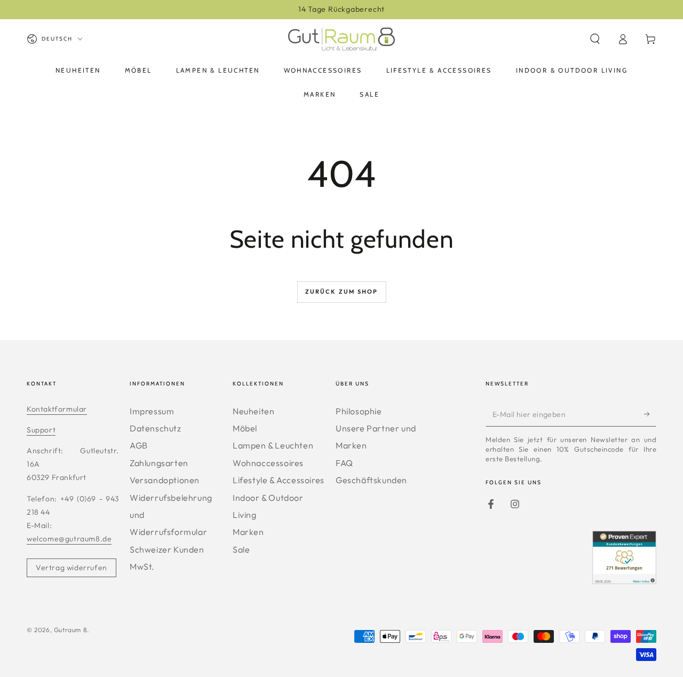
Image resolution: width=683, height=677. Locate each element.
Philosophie (359, 411)
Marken (248, 531)
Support (41, 430)
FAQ (344, 463)
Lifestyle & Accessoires (278, 480)
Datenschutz (155, 428)
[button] (595, 39)
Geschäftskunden (371, 480)
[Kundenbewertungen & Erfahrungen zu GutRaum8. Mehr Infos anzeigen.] (624, 580)
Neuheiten (253, 411)
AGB (139, 445)
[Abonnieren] (650, 414)
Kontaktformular (57, 409)
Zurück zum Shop (341, 291)
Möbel (245, 428)
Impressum (152, 411)
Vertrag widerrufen (71, 567)
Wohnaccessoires (268, 463)
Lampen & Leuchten (273, 445)
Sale (241, 549)
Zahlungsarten (159, 463)
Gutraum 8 (70, 630)
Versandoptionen (165, 480)
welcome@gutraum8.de (69, 539)
